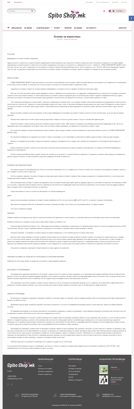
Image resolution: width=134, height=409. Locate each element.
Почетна (59, 39)
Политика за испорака (45, 368)
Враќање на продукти (75, 380)
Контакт (71, 377)
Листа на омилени (74, 371)
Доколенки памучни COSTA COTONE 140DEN (117, 380)
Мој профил (89, 2)
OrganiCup (114, 367)
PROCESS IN (65, 405)
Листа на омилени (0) (102, 2)
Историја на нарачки (75, 368)
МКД (8, 2)
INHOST (79, 405)
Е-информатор (73, 374)
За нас (40, 366)
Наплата (124, 2)
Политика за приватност (45, 371)
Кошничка (115, 2)
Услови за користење (70, 39)
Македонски (18, 2)
